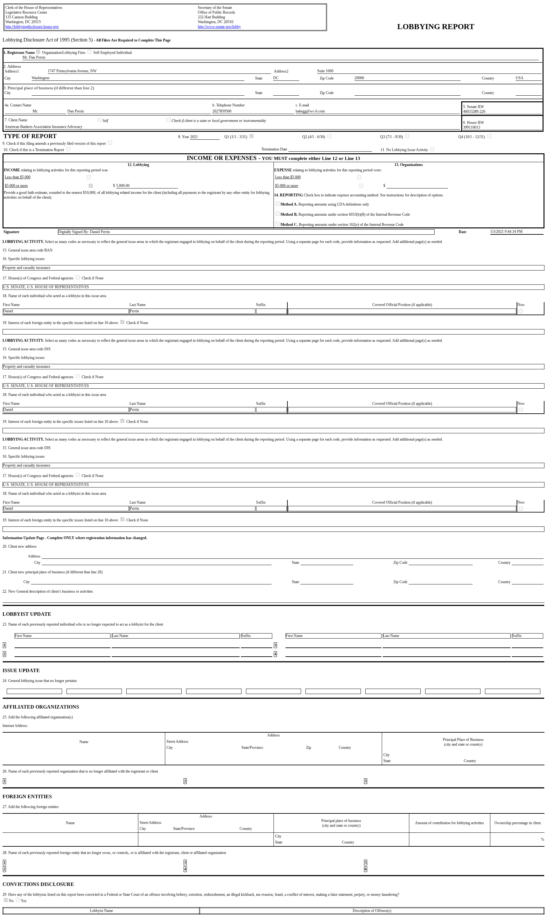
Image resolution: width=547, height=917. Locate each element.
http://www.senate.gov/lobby (219, 26)
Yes (24, 901)
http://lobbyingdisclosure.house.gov (32, 26)
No (12, 901)
